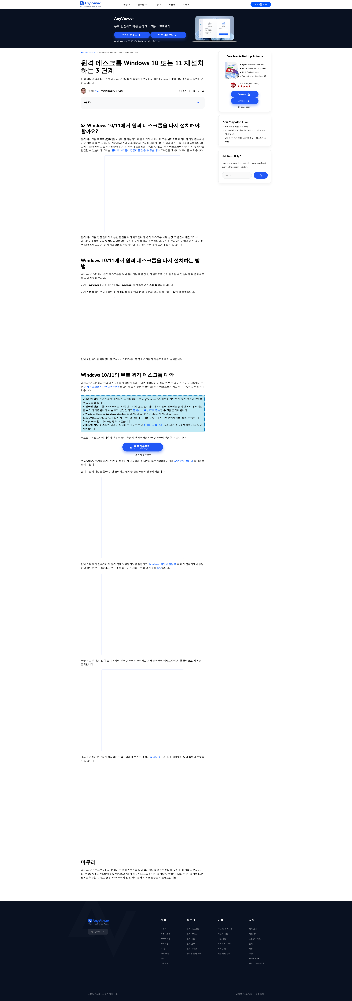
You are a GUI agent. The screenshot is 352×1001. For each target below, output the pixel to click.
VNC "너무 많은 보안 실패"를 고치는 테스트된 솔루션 (245, 140)
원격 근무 (191, 943)
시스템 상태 (254, 958)
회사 (184, 4)
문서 (251, 943)
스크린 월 (222, 948)
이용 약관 (260, 994)
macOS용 (164, 943)
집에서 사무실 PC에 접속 (146, 410)
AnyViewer (84, 52)
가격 (162, 958)
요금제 (172, 4)
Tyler (97, 91)
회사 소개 (253, 929)
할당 (159, 567)
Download (242, 94)
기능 (156, 4)
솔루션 (141, 4)
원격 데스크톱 (193, 929)
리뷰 (251, 948)
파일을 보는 (156, 757)
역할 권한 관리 (224, 953)
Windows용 (165, 938)
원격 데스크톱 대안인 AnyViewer (101, 386)
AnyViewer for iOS (183, 460)
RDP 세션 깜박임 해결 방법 (236, 126)
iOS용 (163, 948)
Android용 (165, 953)
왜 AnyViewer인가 (256, 963)
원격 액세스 (192, 933)
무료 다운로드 (130, 34)
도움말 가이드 (255, 938)
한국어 (97, 931)
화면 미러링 (223, 933)
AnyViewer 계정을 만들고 (162, 564)
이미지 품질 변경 (153, 425)
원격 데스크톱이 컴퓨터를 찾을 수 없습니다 (136, 150)
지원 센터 (253, 933)
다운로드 (262, 4)
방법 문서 (93, 52)
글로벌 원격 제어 (194, 953)
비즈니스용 (165, 933)
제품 (125, 4)
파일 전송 (222, 938)
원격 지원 (191, 938)
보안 (251, 953)
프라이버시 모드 (225, 943)
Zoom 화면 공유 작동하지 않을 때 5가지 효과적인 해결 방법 (245, 132)
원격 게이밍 (192, 948)
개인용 (163, 929)
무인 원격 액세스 (225, 929)
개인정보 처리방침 (244, 994)
